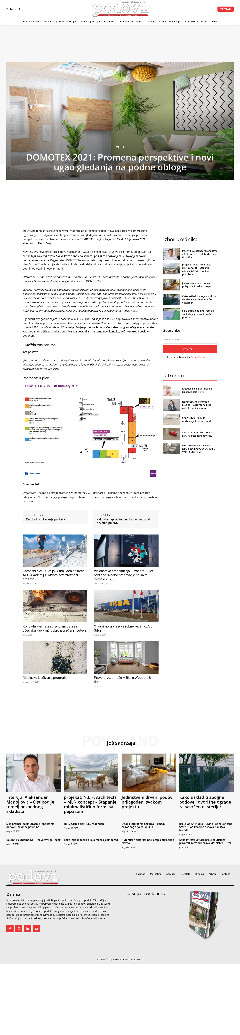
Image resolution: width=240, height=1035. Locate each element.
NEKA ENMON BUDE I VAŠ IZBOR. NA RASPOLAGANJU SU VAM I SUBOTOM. (198, 448)
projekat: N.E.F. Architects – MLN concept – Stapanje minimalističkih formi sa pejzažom (197, 269)
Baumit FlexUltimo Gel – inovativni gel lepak (33, 840)
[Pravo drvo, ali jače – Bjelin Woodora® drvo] (126, 657)
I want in (188, 349)
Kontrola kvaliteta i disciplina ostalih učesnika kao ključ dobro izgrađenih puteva (55, 628)
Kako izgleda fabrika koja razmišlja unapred (91, 840)
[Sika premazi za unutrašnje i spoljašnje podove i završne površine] (171, 314)
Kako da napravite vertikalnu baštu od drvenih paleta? (123, 521)
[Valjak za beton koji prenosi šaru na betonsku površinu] (171, 434)
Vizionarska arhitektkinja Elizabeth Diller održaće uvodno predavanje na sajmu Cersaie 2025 (123, 575)
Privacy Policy (197, 357)
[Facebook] (10, 928)
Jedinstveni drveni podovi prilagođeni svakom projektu (198, 285)
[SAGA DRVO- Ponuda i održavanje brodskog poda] (171, 419)
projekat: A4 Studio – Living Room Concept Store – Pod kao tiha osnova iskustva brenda (205, 827)
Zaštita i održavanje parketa (45, 519)
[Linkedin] (27, 928)
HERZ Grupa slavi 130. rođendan (84, 824)
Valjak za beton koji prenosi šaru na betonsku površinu (197, 434)
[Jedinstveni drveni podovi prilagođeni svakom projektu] (171, 284)
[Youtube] (36, 928)
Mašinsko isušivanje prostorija (45, 678)
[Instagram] (18, 928)
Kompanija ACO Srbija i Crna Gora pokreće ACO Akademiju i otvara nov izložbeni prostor (54, 575)
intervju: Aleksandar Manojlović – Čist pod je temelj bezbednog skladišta (199, 254)
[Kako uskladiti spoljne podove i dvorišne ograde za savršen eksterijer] (171, 299)
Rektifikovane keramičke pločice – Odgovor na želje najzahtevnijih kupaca (196, 405)
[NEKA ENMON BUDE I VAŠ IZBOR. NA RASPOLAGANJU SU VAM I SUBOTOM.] (171, 448)
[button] (14, 9)
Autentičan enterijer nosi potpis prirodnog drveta (148, 841)
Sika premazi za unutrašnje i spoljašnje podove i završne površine (198, 314)
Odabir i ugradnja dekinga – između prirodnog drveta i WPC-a (144, 825)
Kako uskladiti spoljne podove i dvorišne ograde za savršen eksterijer (199, 299)
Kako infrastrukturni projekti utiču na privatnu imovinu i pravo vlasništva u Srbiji (205, 841)
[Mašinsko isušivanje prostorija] (55, 657)
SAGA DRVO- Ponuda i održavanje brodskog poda (197, 419)
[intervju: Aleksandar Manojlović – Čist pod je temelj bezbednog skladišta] (171, 254)
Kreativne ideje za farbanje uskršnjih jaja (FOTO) (197, 390)
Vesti (120, 146)
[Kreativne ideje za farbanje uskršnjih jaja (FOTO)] (171, 390)
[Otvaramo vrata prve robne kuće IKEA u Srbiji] (126, 606)
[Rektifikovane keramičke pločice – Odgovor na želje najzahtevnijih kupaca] (171, 404)
